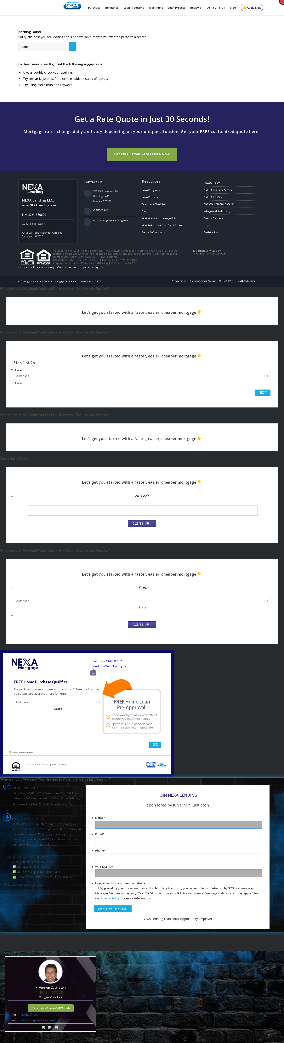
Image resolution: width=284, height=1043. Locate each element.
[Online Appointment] (72, 7)
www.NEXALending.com (39, 205)
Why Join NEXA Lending (217, 211)
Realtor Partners (213, 218)
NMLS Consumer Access (218, 190)
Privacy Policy (212, 183)
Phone (100, 850)
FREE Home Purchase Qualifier (160, 218)
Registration (211, 232)
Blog (144, 211)
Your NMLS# (104, 867)
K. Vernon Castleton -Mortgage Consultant (54, 281)
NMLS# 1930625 (213, 197)
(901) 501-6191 (101, 210)
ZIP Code (143, 495)
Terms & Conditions (153, 232)
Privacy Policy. (110, 898)
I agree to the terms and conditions (120, 883)
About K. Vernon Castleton (219, 204)
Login (207, 225)
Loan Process (150, 197)
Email (99, 834)
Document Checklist (153, 204)
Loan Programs (151, 190)
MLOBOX (96, 281)
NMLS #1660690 (34, 215)
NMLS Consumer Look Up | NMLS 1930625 (44, 764)
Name (100, 818)
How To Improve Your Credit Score (162, 225)
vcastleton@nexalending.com (110, 220)
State (19, 369)
